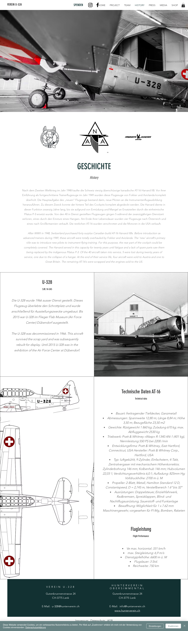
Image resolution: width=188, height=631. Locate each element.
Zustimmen (173, 626)
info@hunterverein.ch (132, 606)
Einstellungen (155, 626)
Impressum (82, 620)
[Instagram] (90, 5)
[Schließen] (184, 626)
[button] (183, 5)
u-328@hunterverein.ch (66, 606)
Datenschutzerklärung (35, 627)
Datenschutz (98, 620)
